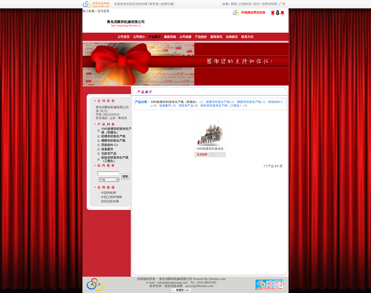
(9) (174, 105)
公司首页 (124, 36)
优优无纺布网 (110, 201)
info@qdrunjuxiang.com (172, 282)
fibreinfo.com (217, 279)
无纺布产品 (185, 105)
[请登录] (153, 4)
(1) (201, 102)
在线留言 (232, 36)
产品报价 (201, 36)
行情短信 (245, 4)
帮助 (234, 4)
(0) (155, 105)
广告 (282, 4)
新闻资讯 (216, 36)
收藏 (225, 4)
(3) (245, 105)
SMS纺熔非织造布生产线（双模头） (175, 102)
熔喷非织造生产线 (249, 102)
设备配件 (165, 105)
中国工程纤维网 (111, 197)
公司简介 (139, 36)
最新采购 (170, 36)
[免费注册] (167, 4)
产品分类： (142, 102)
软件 (257, 4)
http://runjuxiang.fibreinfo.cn (125, 25)
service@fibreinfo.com (199, 286)
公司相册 (185, 36)
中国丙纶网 (108, 192)
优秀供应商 (269, 4)
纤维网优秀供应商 (253, 12)
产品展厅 (155, 36)
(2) (232, 102)
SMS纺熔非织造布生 (210, 148)
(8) (196, 105)
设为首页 (103, 11)
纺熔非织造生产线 (218, 102)
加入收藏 (88, 11)
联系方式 (247, 36)
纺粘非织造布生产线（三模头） (222, 105)
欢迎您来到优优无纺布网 (130, 4)
